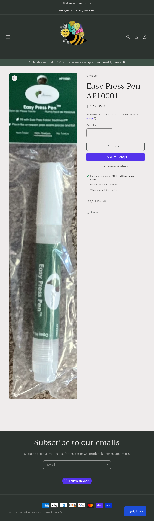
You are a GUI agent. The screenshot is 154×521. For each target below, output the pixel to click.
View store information (104, 190)
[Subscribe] (106, 464)
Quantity (91, 125)
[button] (8, 37)
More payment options (115, 166)
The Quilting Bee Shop (29, 512)
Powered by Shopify (52, 512)
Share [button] (94, 212)
